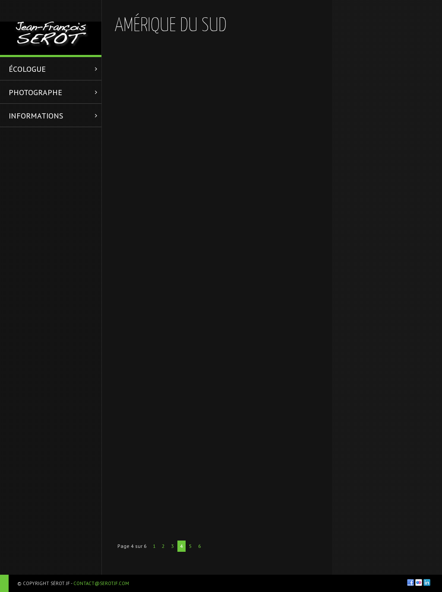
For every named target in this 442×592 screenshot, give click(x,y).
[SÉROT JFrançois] (50, 27)
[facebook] (410, 582)
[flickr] (418, 582)
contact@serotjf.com (101, 583)
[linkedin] (426, 582)
